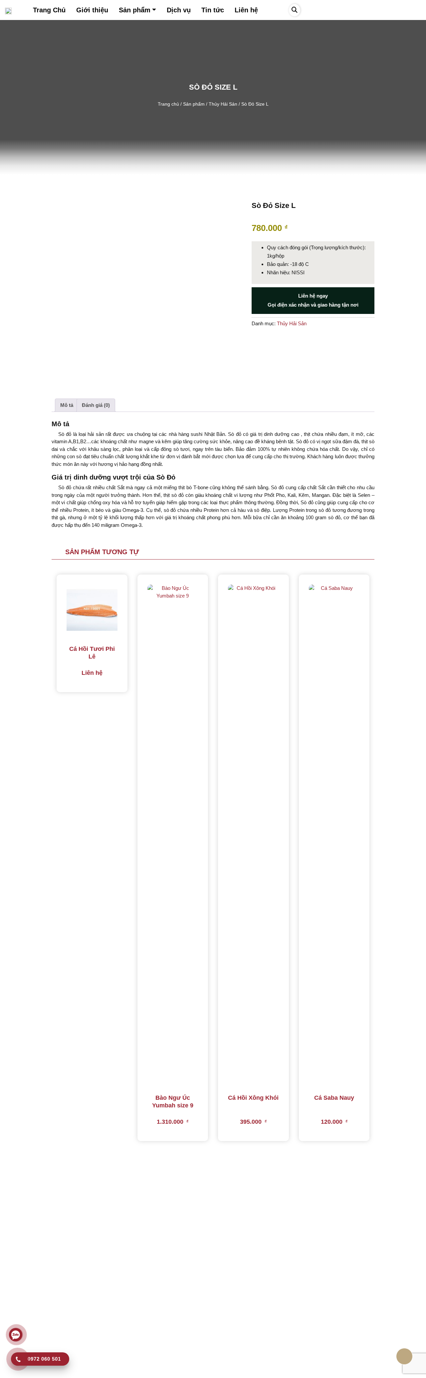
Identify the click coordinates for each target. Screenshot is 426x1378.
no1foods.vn (179, 1371)
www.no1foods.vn (32, 1340)
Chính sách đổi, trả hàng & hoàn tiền (152, 1310)
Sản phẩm (194, 104)
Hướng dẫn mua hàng (137, 1288)
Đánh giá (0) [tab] (96, 405)
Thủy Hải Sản (223, 104)
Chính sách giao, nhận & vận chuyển (153, 1321)
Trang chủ (168, 104)
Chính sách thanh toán (137, 1332)
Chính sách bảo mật (135, 1299)
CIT (273, 1371)
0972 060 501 (27, 1307)
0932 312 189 (26, 1318)
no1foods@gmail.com (36, 1329)
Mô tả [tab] (66, 405)
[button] (294, 10)
